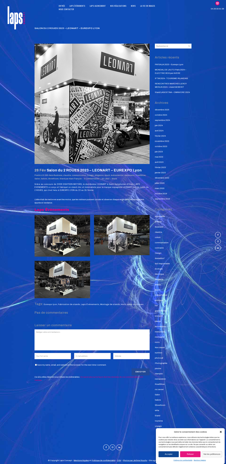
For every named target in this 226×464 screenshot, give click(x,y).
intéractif (159, 316)
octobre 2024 (161, 115)
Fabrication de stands (69, 304)
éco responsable (162, 264)
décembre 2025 (162, 110)
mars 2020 (159, 188)
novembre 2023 (162, 141)
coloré (157, 237)
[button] (220, 432)
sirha (157, 410)
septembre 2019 (162, 199)
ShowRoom (53, 179)
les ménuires (160, 326)
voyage (158, 426)
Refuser (190, 454)
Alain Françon (75, 179)
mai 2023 (159, 157)
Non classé (160, 347)
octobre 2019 (161, 194)
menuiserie (129, 175)
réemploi (159, 374)
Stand (62, 179)
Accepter (169, 454)
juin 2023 (159, 152)
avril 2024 (159, 131)
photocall (159, 358)
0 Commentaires (91, 179)
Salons (44, 179)
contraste (159, 248)
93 (105, 179)
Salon (37, 179)
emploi (158, 285)
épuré (107, 175)
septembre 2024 (162, 120)
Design (90, 175)
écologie (159, 269)
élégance (99, 175)
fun (156, 305)
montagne (159, 337)
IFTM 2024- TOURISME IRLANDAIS (171, 78)
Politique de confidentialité (183, 460)
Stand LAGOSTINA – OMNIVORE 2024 (172, 92)
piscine (158, 368)
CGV (119, 460)
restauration (160, 379)
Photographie (161, 363)
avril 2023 (159, 162)
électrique (159, 274)
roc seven (159, 389)
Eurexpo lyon (50, 304)
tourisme (159, 421)
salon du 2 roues (135, 304)
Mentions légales (200, 460)
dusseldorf (160, 258)
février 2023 (160, 167)
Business (58, 175)
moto (123, 304)
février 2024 (160, 136)
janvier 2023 (160, 173)
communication (79, 175)
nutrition (158, 353)
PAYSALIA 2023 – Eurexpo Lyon (169, 64)
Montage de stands (110, 304)
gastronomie (160, 311)
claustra (67, 175)
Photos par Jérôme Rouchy (135, 460)
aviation (158, 222)
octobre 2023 (161, 146)
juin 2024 (159, 125)
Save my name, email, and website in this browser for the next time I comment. (72, 365)
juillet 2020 (160, 183)
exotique (159, 300)
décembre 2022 (162, 178)
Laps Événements (90, 304)
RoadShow (140, 175)
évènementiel (117, 175)
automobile (160, 216)
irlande (158, 321)
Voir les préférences (211, 454)
